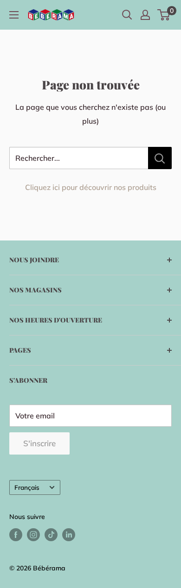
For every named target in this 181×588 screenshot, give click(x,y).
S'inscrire (39, 443)
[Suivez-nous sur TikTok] (51, 534)
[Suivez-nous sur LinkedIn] (68, 534)
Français (26, 487)
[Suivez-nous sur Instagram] (33, 534)
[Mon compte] (145, 15)
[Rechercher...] (160, 158)
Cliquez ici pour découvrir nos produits (90, 187)
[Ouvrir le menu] (14, 15)
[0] (164, 14)
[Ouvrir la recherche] (127, 15)
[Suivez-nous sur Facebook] (15, 534)
